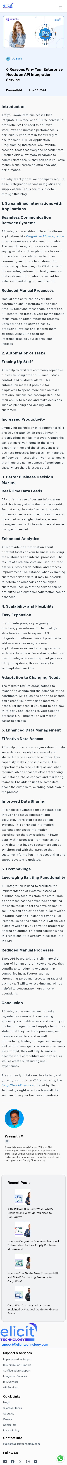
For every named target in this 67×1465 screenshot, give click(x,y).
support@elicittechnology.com (25, 1344)
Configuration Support (16, 1370)
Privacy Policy (11, 1430)
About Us (8, 1413)
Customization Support (17, 1365)
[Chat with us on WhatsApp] (60, 1458)
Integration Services (15, 1376)
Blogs (6, 1402)
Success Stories (12, 1408)
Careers (7, 1419)
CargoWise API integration (45, 236)
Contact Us (9, 1425)
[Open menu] (60, 6)
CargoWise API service (18, 1085)
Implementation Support (17, 1359)
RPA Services (10, 1382)
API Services (10, 1387)
